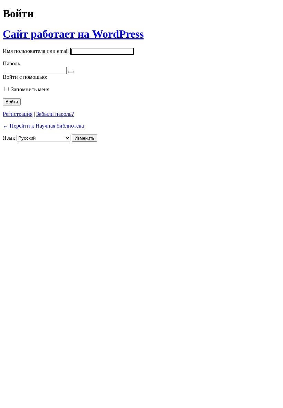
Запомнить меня (30, 89)
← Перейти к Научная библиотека (43, 126)
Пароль (11, 63)
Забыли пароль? (55, 114)
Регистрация (17, 114)
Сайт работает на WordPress (73, 34)
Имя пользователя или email (36, 51)
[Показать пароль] (71, 72)
